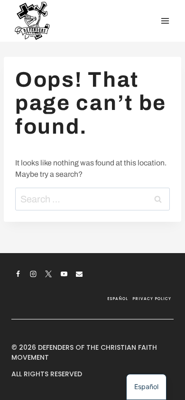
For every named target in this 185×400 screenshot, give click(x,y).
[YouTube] (64, 274)
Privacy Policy (151, 298)
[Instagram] (33, 274)
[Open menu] (165, 20)
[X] (48, 274)
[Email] (79, 274)
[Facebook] (18, 274)
